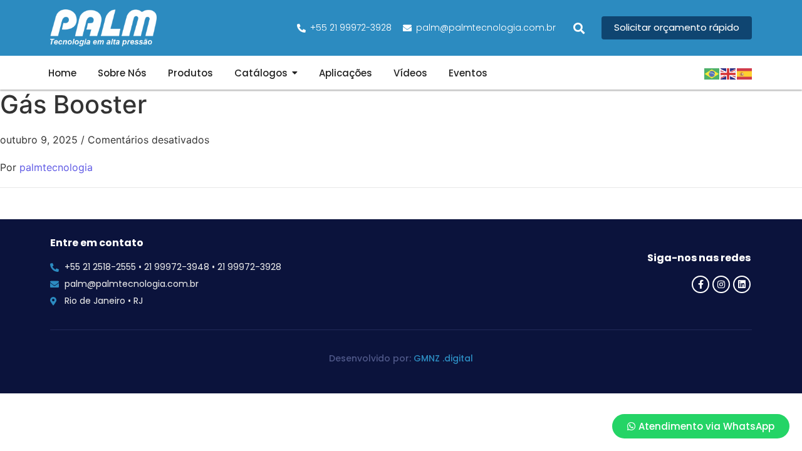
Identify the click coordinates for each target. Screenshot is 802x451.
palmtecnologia (56, 167)
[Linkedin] (742, 284)
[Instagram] (721, 284)
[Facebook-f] (700, 284)
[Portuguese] (712, 72)
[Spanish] (745, 72)
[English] (729, 72)
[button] (578, 28)
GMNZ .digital (443, 358)
